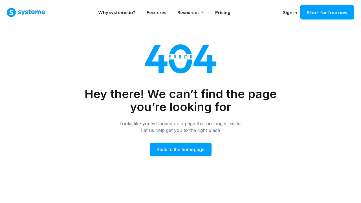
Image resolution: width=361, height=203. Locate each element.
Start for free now (327, 12)
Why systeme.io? (116, 12)
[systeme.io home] (26, 12)
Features (156, 12)
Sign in (290, 12)
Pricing (222, 12)
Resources (188, 12)
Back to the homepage (181, 149)
